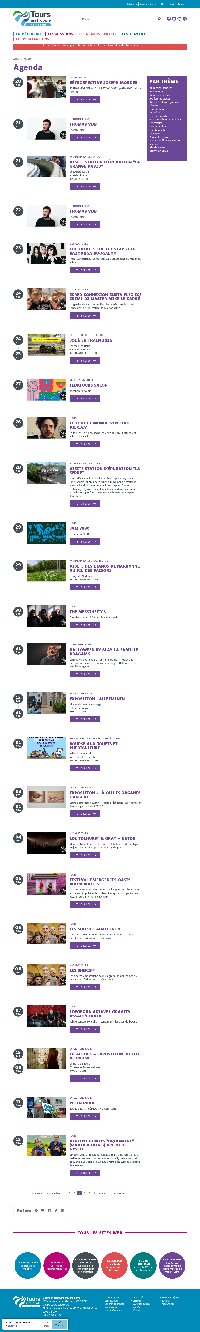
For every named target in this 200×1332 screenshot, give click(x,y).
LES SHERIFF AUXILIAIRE (95, 928)
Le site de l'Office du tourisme (143, 1265)
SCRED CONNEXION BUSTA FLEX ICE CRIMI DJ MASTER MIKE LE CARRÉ (106, 296)
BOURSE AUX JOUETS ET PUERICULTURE (94, 745)
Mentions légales (171, 1297)
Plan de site (168, 1303)
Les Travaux (134, 34)
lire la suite (82, 99)
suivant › (104, 1193)
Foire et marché (158, 116)
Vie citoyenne (157, 147)
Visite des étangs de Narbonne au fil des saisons (105, 568)
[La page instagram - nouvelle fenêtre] (185, 19)
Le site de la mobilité (28, 1265)
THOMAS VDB (83, 124)
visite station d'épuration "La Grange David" (105, 164)
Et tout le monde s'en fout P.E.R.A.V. (100, 425)
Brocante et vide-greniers (164, 102)
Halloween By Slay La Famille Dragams (104, 651)
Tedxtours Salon (89, 385)
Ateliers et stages (159, 98)
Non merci (47, 1324)
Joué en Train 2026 (91, 340)
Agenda (143, 4)
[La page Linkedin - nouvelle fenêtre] (180, 19)
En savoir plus (11, 1326)
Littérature (155, 123)
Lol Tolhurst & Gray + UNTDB (102, 838)
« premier (38, 1193)
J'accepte (60, 1325)
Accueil (17, 58)
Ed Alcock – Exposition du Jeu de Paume (104, 1055)
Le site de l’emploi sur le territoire (114, 1265)
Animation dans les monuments (160, 89)
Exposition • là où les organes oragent (105, 794)
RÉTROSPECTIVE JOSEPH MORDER (104, 82)
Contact (182, 4)
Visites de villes (158, 150)
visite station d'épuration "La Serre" (105, 470)
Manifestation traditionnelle (157, 128)
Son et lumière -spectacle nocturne (164, 142)
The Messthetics (88, 611)
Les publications (32, 39)
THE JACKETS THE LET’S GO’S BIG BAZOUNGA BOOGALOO (103, 251)
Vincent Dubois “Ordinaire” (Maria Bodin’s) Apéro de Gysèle (102, 1145)
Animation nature (159, 95)
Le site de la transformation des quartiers (85, 1265)
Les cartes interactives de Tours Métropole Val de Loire (172, 1265)
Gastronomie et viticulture (165, 119)
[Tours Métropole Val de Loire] (32, 19)
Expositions (155, 112)
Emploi (172, 4)
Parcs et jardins (158, 137)
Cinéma (153, 105)
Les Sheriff (82, 970)
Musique (154, 133)
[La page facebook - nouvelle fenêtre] (169, 19)
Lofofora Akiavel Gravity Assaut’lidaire (100, 1013)
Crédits (166, 1300)
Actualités (132, 4)
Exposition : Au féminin (97, 698)
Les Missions (60, 34)
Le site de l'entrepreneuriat (57, 1265)
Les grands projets (98, 34)
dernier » (118, 1193)
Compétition (156, 109)
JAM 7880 (80, 528)
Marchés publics (157, 4)
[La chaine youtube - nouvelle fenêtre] (174, 19)
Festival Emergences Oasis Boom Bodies (100, 881)
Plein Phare (83, 1102)
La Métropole (29, 34)
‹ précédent (54, 1193)
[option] (27, 1265)
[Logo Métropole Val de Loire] (26, 1306)
